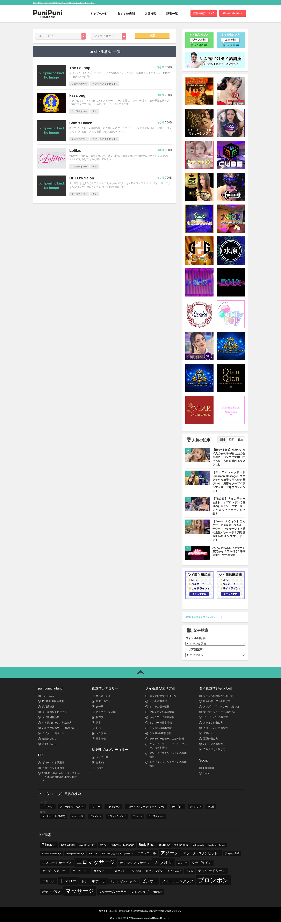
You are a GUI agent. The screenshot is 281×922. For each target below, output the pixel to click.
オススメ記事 (103, 695)
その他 (99, 767)
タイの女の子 (174, 871)
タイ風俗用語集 (50, 717)
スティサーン (113, 806)
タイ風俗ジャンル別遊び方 (57, 722)
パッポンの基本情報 (161, 728)
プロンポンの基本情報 (162, 711)
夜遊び (99, 717)
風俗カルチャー (104, 701)
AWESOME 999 (87, 845)
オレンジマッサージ (135, 863)
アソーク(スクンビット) (72, 806)
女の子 (99, 706)
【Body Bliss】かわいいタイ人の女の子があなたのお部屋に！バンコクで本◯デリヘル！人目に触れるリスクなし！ (228, 457)
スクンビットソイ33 (127, 871)
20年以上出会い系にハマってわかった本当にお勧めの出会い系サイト (61, 777)
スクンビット (102, 871)
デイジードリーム (212, 871)
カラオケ (163, 862)
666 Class (68, 844)
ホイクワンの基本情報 (162, 717)
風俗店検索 (48, 706)
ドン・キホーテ (93, 881)
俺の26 (157, 891)
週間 (222, 439)
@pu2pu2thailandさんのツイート (204, 617)
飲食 (98, 722)
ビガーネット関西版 (53, 767)
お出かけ (101, 762)
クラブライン (201, 863)
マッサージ (77, 816)
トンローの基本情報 (161, 722)
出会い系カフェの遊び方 (216, 701)
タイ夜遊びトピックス (54, 711)
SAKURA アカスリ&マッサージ (117, 853)
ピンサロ (149, 881)
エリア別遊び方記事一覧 (163, 695)
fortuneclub (198, 845)
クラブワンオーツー (55, 871)
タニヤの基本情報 (159, 706)
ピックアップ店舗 (106, 711)
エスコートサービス (57, 863)
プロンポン (47, 806)
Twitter (206, 773)
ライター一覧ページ (53, 733)
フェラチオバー (156, 816)
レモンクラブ (140, 891)
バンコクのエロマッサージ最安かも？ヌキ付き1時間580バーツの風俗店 (228, 551)
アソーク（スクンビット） (201, 853)
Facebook (208, 767)
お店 (98, 728)
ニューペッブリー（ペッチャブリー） (146, 806)
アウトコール (146, 853)
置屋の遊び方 (210, 738)
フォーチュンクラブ (177, 881)
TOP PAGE (48, 695)
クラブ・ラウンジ (117, 816)
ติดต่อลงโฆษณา (232, 13)
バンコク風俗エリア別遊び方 (58, 728)
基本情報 (101, 738)
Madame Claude (216, 845)
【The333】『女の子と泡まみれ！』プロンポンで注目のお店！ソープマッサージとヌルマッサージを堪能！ (228, 506)
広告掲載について (204, 13)
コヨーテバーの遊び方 (215, 728)
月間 (231, 439)
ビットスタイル (128, 881)
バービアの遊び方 (213, 744)
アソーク (170, 852)
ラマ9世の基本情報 (160, 733)
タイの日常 (102, 757)
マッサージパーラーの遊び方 (219, 711)
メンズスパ (95, 816)
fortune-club (181, 845)
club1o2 (164, 844)
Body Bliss (146, 844)
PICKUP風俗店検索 (53, 701)
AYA (103, 844)
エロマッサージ (96, 862)
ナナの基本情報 (158, 701)
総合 (240, 439)
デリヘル (208, 733)
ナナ (112, 881)
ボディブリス (51, 891)
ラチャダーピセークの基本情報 (167, 738)
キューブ (182, 863)
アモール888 (232, 853)
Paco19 (93, 853)
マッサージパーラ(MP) (53, 816)
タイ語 (189, 871)
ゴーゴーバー (81, 871)
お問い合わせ (49, 744)
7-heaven (49, 845)
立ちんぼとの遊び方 (214, 749)
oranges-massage (75, 853)
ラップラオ (177, 806)
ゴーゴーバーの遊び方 (215, 717)
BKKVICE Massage (122, 845)
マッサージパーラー (113, 891)
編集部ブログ (49, 738)
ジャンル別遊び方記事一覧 (218, 695)
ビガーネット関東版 (53, 762)
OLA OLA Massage (51, 853)
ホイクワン (195, 806)
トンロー (95, 806)
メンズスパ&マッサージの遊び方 (221, 706)
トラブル (101, 733)
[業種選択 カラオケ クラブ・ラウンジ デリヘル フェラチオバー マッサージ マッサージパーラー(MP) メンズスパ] (108, 35)
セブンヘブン (154, 871)
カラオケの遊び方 (213, 722)
